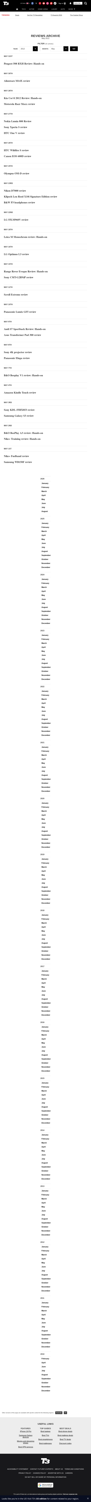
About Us (59, 1469)
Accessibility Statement (17, 1469)
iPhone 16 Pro (25, 1431)
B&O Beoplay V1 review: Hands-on (23, 375)
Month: (45, 49)
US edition (41, 1498)
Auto (63, 9)
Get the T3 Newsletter (35, 15)
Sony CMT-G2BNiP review (18, 277)
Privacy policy (25, 1473)
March (44, 491)
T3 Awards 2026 (56, 15)
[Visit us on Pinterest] (40, 3)
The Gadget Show (76, 15)
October (45, 559)
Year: (15, 49)
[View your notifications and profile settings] (70, 3)
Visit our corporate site (70, 1494)
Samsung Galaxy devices (25, 1436)
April (44, 495)
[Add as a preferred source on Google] (45, 1485)
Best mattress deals (65, 1435)
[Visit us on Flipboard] (51, 3)
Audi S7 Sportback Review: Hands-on (25, 329)
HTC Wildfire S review (16, 150)
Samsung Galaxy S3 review (19, 416)
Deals (17, 15)
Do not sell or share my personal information (45, 1477)
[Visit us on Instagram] (47, 3)
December (46, 567)
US (65, 1413)
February (45, 487)
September (46, 555)
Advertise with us (55, 1473)
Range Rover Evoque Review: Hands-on (26, 271)
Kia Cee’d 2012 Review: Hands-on (23, 98)
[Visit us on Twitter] (36, 3)
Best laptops (45, 1431)
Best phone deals (65, 1431)
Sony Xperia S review (15, 127)
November (46, 563)
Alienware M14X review (17, 81)
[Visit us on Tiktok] (55, 3)
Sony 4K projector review (18, 352)
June (44, 503)
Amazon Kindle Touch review (20, 392)
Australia (59, 1413)
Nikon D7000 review (15, 190)
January (45, 483)
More (70, 9)
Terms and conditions (74, 1469)
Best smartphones (45, 1439)
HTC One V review (14, 133)
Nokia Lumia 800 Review (18, 121)
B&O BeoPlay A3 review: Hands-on (23, 433)
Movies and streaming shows (25, 1442)
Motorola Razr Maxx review (19, 104)
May (43, 499)
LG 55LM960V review (16, 220)
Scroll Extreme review (16, 294)
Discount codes (65, 1443)
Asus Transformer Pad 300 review (22, 335)
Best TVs (45, 1435)
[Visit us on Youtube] (43, 3)
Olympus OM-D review (16, 173)
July (43, 507)
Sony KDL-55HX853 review (19, 410)
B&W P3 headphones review (19, 202)
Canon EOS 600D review (17, 156)
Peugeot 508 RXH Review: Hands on (24, 63)
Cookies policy (39, 1473)
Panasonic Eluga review (17, 358)
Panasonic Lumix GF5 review (20, 312)
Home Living (43, 9)
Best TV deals (65, 1439)
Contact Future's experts (41, 1469)
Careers (69, 1473)
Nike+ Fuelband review (16, 456)
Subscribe (77, 3)
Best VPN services (25, 1447)
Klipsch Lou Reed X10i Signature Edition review (30, 196)
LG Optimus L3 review (16, 254)
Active (31, 9)
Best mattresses (45, 1443)
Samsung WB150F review (18, 462)
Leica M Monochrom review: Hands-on (25, 237)
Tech (24, 9)
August (45, 511)
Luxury (54, 9)
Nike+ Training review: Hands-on (22, 439)
